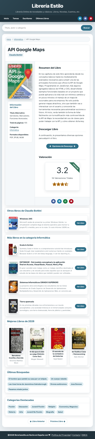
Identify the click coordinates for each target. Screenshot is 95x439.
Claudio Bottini (15, 55)
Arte (21, 412)
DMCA (84, 435)
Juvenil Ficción (38, 407)
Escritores (27, 18)
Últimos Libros (42, 18)
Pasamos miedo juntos (18, 389)
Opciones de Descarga (62, 146)
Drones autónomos (58, 384)
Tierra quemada (27, 301)
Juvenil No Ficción (34, 412)
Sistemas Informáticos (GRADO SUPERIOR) (39, 282)
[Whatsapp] (65, 201)
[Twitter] (80, 18)
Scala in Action (26, 245)
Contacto (76, 435)
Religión (51, 407)
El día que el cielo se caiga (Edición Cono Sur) (37, 354)
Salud (60, 412)
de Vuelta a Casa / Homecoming (79, 353)
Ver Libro (80, 223)
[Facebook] (85, 18)
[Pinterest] (91, 18)
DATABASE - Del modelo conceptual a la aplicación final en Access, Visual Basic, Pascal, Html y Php (42, 263)
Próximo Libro (56, 421)
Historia (12, 412)
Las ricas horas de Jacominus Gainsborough (28, 384)
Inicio (6, 18)
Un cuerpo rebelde (59, 379)
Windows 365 (26, 219)
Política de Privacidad (61, 435)
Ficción (12, 407)
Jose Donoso (76, 384)
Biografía (50, 412)
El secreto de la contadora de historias (58, 353)
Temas (16, 18)
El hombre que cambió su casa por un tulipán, (28, 379)
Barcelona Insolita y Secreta (16, 356)
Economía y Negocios (68, 407)
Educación (23, 407)
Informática (18, 39)
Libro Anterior (38, 421)
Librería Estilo (47, 6)
